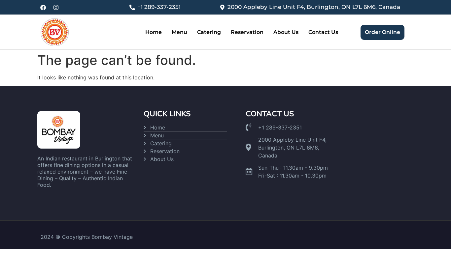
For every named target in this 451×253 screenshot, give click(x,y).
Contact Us (323, 32)
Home (153, 32)
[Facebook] (43, 7)
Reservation (247, 32)
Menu (179, 32)
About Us (285, 32)
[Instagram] (55, 7)
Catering (209, 32)
